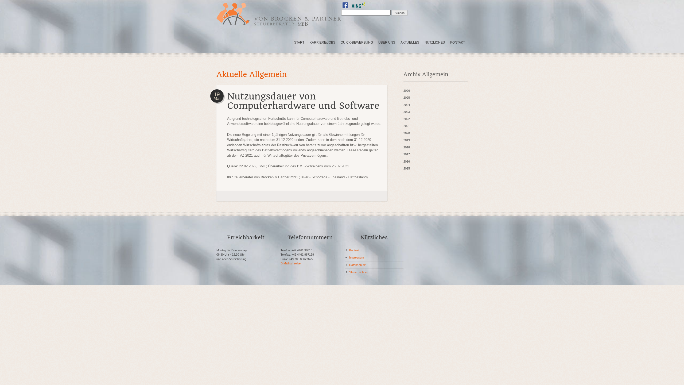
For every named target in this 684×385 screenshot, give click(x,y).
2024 (406, 104)
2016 (406, 161)
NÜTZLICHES (435, 42)
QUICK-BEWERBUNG (357, 42)
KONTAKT (457, 42)
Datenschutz (357, 265)
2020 (406, 133)
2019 (406, 140)
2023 (406, 111)
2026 (406, 90)
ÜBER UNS (386, 42)
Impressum (356, 257)
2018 (406, 147)
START (299, 42)
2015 (406, 168)
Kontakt (354, 250)
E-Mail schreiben (291, 263)
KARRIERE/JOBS (322, 42)
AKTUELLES (410, 42)
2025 (406, 97)
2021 (406, 126)
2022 (406, 119)
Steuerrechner (358, 272)
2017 (406, 154)
